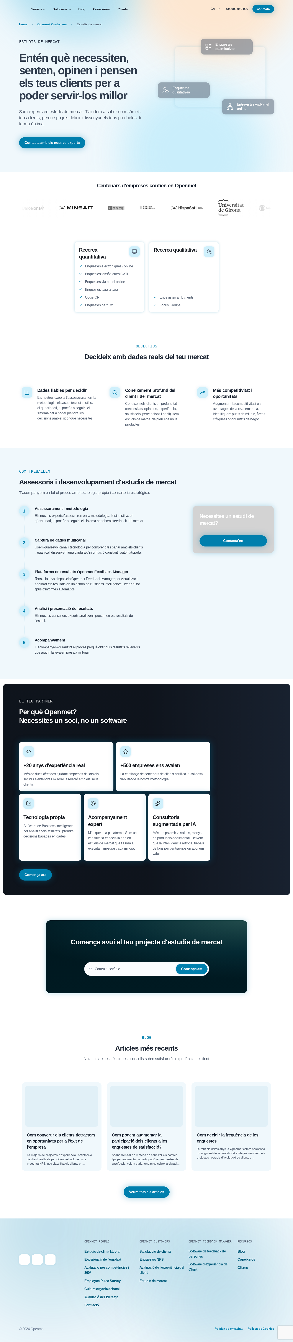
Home (23, 24)
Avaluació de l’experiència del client (161, 1270)
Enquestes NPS (151, 1259)
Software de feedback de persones (207, 1253)
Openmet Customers (52, 24)
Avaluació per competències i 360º (106, 1270)
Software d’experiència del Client (208, 1266)
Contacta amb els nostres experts (52, 143)
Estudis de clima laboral (102, 1251)
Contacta (263, 9)
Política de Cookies (261, 1328)
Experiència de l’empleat (102, 1259)
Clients (123, 9)
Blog (81, 9)
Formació (91, 1305)
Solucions (60, 9)
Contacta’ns (233, 541)
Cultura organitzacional (101, 1289)
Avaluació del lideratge (101, 1297)
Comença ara (35, 875)
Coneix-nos (101, 9)
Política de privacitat (228, 1328)
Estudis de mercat (153, 1281)
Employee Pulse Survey (102, 1281)
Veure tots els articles (146, 1192)
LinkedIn (37, 1259)
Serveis (36, 9)
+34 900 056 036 (237, 9)
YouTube (50, 1259)
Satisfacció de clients (155, 1251)
